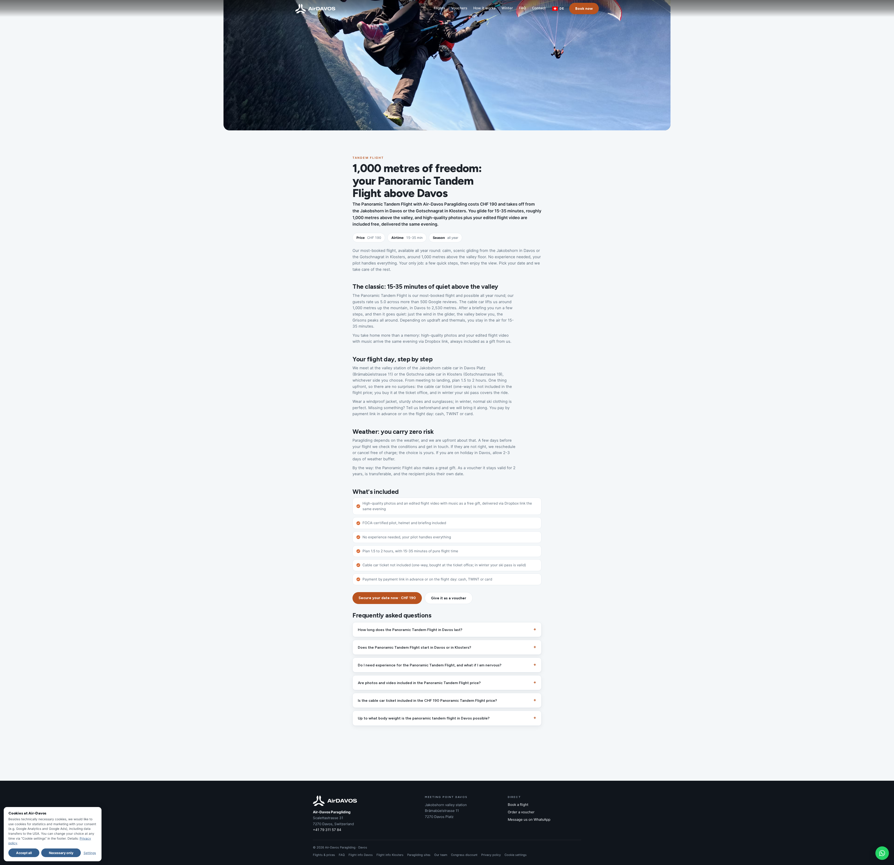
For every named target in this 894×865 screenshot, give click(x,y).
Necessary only (61, 853)
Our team (440, 855)
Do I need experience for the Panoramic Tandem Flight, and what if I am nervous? (429, 665)
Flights (439, 8)
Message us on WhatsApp (529, 819)
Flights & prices (324, 855)
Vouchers (459, 8)
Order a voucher (521, 812)
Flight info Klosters (389, 855)
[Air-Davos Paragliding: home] (315, 8)
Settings (90, 853)
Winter (507, 8)
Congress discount (464, 855)
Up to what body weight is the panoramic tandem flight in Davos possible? (424, 718)
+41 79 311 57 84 (327, 830)
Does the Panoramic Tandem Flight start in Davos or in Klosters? (414, 647)
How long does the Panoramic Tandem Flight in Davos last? (410, 629)
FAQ (522, 8)
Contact (539, 8)
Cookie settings (516, 855)
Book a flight (518, 804)
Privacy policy (491, 855)
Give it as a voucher (448, 598)
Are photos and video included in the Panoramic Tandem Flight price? (419, 682)
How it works (484, 8)
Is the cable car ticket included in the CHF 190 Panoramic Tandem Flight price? (427, 700)
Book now (584, 8)
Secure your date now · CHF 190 (387, 598)
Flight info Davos (361, 855)
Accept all (24, 853)
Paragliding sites (418, 855)
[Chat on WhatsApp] (882, 853)
